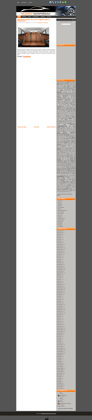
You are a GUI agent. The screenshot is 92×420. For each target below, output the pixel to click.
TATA (60, 182)
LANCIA (70, 126)
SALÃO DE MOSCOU (70, 167)
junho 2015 (59, 237)
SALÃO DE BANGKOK (65, 153)
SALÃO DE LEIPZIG (67, 163)
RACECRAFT (71, 147)
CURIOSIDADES (69, 99)
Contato (30, 2)
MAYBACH (73, 131)
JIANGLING (70, 122)
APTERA (59, 85)
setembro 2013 (60, 272)
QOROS (64, 147)
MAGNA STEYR (72, 130)
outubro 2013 (59, 271)
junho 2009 (59, 358)
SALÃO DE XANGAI (70, 173)
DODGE (71, 103)
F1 (74, 107)
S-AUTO (74, 152)
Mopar (58, 136)
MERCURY (72, 133)
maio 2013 (59, 279)
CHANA (66, 94)
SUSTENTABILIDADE (65, 181)
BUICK (62, 93)
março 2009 (59, 363)
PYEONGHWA (59, 147)
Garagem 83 (60, 216)
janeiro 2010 (59, 346)
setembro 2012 (60, 292)
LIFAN (61, 128)
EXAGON (67, 107)
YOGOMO (58, 191)
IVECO (74, 120)
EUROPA (59, 107)
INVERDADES (59, 120)
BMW (62, 90)
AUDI (74, 87)
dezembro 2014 (60, 247)
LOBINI (74, 128)
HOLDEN (70, 117)
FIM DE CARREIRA (61, 109)
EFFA (68, 104)
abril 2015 (59, 241)
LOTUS (58, 130)
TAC (74, 181)
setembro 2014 (60, 252)
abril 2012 (59, 301)
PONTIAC (66, 143)
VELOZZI (60, 187)
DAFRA (62, 101)
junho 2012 (59, 297)
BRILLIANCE (65, 92)
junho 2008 (59, 378)
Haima (62, 113)
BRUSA (70, 92)
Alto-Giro (59, 202)
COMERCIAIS (59, 98)
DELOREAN (71, 102)
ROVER (68, 152)
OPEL (58, 141)
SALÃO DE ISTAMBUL (60, 163)
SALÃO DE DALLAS (66, 158)
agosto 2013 (59, 274)
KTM (74, 123)
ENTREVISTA (69, 106)
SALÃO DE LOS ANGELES (66, 164)
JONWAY (73, 122)
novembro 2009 (60, 349)
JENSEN (66, 122)
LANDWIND (63, 127)
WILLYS (66, 190)
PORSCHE (59, 145)
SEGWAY (71, 176)
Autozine (59, 208)
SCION (72, 175)
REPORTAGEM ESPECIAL (66, 150)
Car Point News (61, 212)
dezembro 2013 (60, 267)
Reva (72, 150)
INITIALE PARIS (72, 119)
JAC (58, 122)
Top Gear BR (60, 226)
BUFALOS (73, 92)
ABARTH (61, 82)
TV (70, 186)
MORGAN (61, 136)
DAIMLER (73, 101)
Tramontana (73, 185)
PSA (58, 146)
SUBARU (73, 180)
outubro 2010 (59, 331)
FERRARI (68, 108)
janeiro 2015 (59, 246)
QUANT (67, 147)
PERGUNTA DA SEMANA (70, 141)
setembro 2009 (60, 353)
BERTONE (73, 89)
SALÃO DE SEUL (64, 172)
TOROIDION (73, 184)
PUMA (70, 146)
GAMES (69, 111)
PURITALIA (73, 146)
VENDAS (67, 187)
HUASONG (59, 118)
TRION (65, 186)
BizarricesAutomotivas (62, 210)
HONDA (73, 117)
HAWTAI (58, 114)
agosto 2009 (59, 354)
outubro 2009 (59, 351)
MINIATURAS (61, 135)
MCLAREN (66, 132)
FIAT (71, 108)
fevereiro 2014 (60, 264)
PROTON (73, 145)
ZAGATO (61, 191)
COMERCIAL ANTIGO (66, 98)
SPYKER (73, 179)
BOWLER (70, 90)
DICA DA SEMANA (65, 103)
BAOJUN (62, 89)
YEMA (74, 190)
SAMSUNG (62, 175)
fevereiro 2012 (60, 304)
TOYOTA (69, 185)
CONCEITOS (43, 16)
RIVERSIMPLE (66, 151)
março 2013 (59, 282)
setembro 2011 (60, 313)
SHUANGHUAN (59, 179)
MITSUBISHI (67, 135)
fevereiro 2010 (60, 344)
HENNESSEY (59, 115)
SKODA (64, 179)
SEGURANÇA (67, 176)
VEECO (58, 187)
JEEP (64, 122)
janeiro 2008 (59, 386)
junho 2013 (59, 277)
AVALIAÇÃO (71, 88)
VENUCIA (70, 187)
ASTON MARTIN (67, 87)
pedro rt (61, 400)
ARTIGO (58, 87)
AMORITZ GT (62, 84)
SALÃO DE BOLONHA (66, 154)
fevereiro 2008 (60, 384)
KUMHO (60, 124)
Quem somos (24, 2)
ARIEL (65, 85)
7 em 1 (58, 82)
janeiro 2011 (59, 326)
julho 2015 (59, 236)
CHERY (59, 96)
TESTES (62, 184)
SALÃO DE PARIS (66, 169)
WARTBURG (59, 190)
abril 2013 (59, 281)
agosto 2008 (59, 374)
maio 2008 (59, 379)
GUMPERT (59, 113)
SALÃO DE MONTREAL (61, 167)
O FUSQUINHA (63, 140)
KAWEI (63, 123)
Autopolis (60, 205)
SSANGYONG (62, 180)
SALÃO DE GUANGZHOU (62, 162)
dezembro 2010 (60, 328)
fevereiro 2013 (60, 284)
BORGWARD (66, 90)
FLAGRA (70, 109)
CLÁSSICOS (65, 97)
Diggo (61, 392)
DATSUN (58, 102)
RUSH (71, 152)
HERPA (63, 115)
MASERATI (64, 131)
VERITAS (73, 187)
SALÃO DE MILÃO (72, 166)
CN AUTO (73, 97)
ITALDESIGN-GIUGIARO (68, 120)
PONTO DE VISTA (71, 143)
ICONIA (59, 119)
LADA (66, 124)
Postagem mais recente (21, 126)
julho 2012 (59, 296)
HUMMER (63, 118)
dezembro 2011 (60, 308)
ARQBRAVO (69, 85)
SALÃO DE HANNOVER (71, 162)
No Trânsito (60, 223)
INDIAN (62, 119)
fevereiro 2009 (60, 364)
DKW (69, 103)
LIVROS (71, 128)
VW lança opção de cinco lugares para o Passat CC (33, 20)
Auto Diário (60, 204)
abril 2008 (59, 381)
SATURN (65, 175)
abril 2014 (59, 261)
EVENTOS (64, 107)
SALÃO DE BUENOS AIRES (67, 156)
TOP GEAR (69, 184)
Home (18, 2)
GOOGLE (60, 112)
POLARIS (62, 143)
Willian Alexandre (63, 395)
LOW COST (62, 130)
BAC (74, 88)
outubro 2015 (59, 231)
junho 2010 (59, 338)
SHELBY (69, 178)
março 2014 (59, 262)
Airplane (61, 398)
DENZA (74, 102)
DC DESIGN (62, 102)
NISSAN (73, 137)
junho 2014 (59, 257)
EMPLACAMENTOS (61, 106)
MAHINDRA (59, 131)
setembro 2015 (60, 232)
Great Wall (71, 112)
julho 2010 (59, 336)
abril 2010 (59, 341)
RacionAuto (60, 224)
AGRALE (71, 82)
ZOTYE (67, 191)
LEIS (74, 127)
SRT (58, 180)
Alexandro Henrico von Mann (65, 403)
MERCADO (72, 132)
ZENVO (64, 191)
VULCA (74, 189)
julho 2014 (59, 256)
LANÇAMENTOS (36, 16)
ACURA (68, 82)
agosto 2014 (59, 254)
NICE (67, 137)
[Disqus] (36, 76)
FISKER (66, 109)
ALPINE (61, 83)
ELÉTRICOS (72, 104)
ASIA (61, 87)
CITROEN (59, 97)
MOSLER (64, 136)
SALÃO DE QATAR (64, 171)
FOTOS (64, 111)
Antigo (74, 84)
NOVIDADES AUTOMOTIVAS (69, 138)
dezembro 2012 (60, 287)
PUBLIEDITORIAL (64, 146)
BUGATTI (59, 93)
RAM (74, 147)
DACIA (74, 99)
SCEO (69, 175)
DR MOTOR (60, 104)
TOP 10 (65, 184)
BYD (64, 93)
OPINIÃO (61, 141)
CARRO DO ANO (72, 93)
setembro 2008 (60, 373)
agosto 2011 (59, 314)
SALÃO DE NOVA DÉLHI (62, 168)
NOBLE (58, 138)
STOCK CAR (69, 180)
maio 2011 (59, 319)
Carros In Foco (61, 213)
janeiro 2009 (59, 366)
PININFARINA (73, 142)
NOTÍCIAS (62, 138)
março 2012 (59, 302)
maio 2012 (59, 299)
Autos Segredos (61, 207)
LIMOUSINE (65, 128)
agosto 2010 (59, 334)
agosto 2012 (59, 294)
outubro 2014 (59, 251)
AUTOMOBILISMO (60, 88)
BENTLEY (69, 89)
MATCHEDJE (69, 131)
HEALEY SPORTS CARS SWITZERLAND (67, 114)
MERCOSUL (68, 133)
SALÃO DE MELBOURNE (64, 166)
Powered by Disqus (60, 406)
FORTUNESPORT (60, 111)
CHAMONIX (63, 94)
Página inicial (36, 126)
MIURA (71, 135)
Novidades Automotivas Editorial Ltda (48, 413)
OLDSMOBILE (73, 140)
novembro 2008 (60, 369)
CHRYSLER (73, 96)
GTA (74, 112)
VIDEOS (29, 16)
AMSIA (71, 84)
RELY (74, 148)
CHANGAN (70, 94)
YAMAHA (71, 190)
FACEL (63, 108)
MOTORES (71, 136)
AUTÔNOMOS (66, 88)
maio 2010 (59, 339)
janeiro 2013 (59, 286)
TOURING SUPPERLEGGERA (62, 185)
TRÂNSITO (59, 186)
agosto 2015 (59, 234)
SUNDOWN (59, 181)
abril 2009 (59, 361)
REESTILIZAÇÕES (69, 148)
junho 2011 (59, 318)
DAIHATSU (70, 101)
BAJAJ (58, 89)
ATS (72, 87)
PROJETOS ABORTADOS (67, 145)
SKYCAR (67, 179)
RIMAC (58, 151)
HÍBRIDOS (67, 115)
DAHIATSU (66, 101)
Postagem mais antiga (51, 126)
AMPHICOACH (67, 84)
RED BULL (64, 148)
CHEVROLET (66, 96)
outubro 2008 (59, 371)
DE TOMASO (66, 102)
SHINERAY (73, 178)
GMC (58, 112)
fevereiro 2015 (60, 244)
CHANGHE (73, 94)
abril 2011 (59, 321)
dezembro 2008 (60, 368)
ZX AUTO (70, 191)
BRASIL (60, 92)
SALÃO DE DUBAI (66, 159)
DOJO (74, 103)
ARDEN (62, 85)
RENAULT (59, 150)
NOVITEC (59, 140)
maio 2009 (59, 359)
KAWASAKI (59, 123)
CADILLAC (67, 93)
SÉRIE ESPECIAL (62, 178)
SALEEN (58, 175)
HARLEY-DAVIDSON (72, 113)
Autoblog (27, 56)
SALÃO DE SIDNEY (71, 172)
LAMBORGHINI (72, 124)
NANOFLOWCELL (63, 137)
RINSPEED (62, 151)
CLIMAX (69, 97)
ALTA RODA (49, 16)
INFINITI (66, 119)
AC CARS (65, 82)
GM (74, 111)
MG (74, 133)
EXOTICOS (71, 107)
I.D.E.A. (74, 118)
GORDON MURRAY (65, 112)
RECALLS (59, 148)
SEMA (74, 176)
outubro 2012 (59, 291)
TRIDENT (62, 186)
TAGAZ (58, 182)
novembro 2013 (60, 269)
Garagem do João (61, 218)
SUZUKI (72, 181)
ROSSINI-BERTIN (63, 152)
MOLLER (73, 135)
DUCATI (65, 104)
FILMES (73, 108)
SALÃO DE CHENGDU (66, 157)
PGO (70, 142)
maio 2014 (59, 259)
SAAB (58, 153)
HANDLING (66, 113)
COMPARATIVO (72, 98)
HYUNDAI (70, 118)
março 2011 (59, 323)
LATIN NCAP (68, 127)
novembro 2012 (60, 289)
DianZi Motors (59, 103)
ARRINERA (73, 85)
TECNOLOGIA (72, 182)
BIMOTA (58, 90)
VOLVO (71, 189)
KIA (66, 123)
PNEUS (58, 143)
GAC (66, 111)
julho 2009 (59, 356)
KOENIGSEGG (70, 123)
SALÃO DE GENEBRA (69, 161)
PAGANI (64, 141)
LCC (72, 127)
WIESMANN (63, 190)
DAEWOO (59, 101)
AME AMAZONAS (72, 83)
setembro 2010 (60, 333)
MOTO (67, 136)
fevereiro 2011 (60, 324)
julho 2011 (59, 316)
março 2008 (59, 383)
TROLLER (68, 186)
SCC (67, 175)
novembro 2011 (60, 309)
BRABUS (73, 90)
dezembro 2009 (60, 348)
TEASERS (64, 182)
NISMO (70, 137)
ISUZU (63, 120)
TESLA (58, 184)
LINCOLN (68, 128)
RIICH (74, 150)
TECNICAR (68, 182)
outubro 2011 (59, 311)
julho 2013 (59, 276)
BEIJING (65, 89)
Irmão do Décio (61, 220)
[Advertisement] (40, 134)
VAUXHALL (73, 186)
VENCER (63, 187)
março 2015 (59, 242)
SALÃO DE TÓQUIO (61, 173)
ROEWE (70, 151)
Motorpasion (60, 221)
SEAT (74, 175)
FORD (73, 109)
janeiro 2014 (59, 266)
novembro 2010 (60, 329)
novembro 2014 (60, 249)
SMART (70, 179)
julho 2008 (59, 376)
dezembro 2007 (60, 388)
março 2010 (59, 343)
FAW (65, 108)
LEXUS (58, 128)
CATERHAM (59, 94)
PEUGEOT (66, 142)
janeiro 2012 (59, 306)
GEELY (72, 111)
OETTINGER (68, 140)
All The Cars (60, 200)
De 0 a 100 (60, 215)
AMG (58, 84)
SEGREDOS (24, 16)
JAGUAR (61, 122)
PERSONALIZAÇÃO (60, 142)
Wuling (69, 190)
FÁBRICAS (59, 108)
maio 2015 (59, 239)
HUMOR (66, 118)
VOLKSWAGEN (45, 22)
